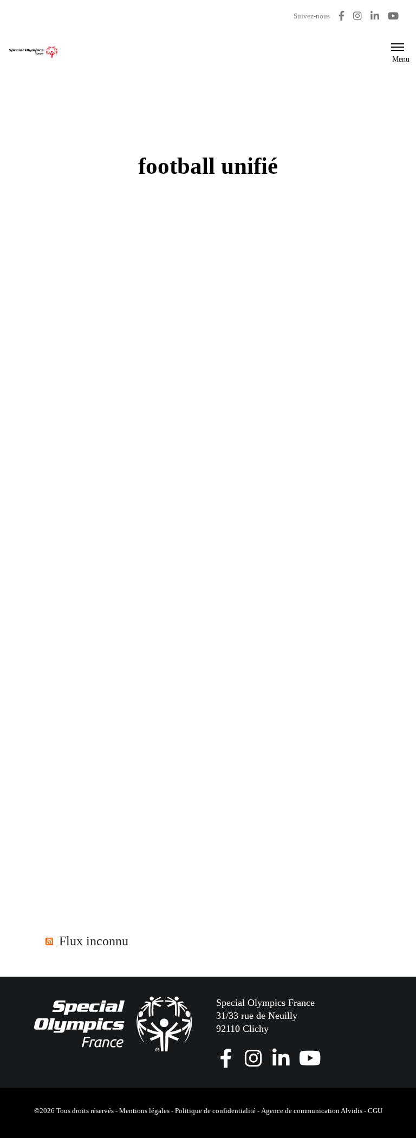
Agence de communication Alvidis (311, 1111)
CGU (375, 1111)
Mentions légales (144, 1111)
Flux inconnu (93, 941)
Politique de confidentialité (215, 1111)
